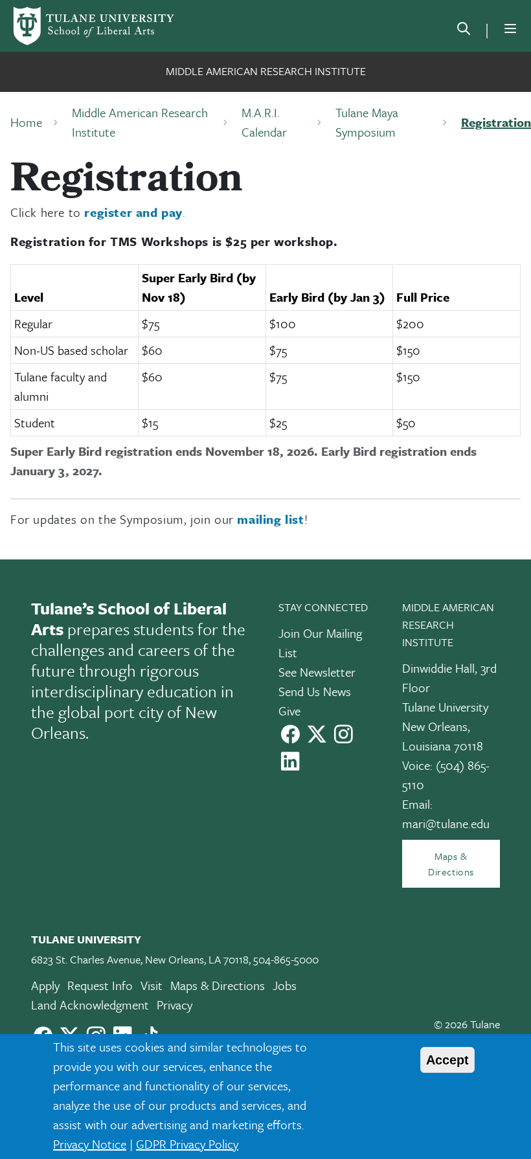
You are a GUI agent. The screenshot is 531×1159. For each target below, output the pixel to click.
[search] (463, 31)
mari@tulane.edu (446, 823)
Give (289, 710)
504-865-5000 (286, 959)
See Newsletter (317, 672)
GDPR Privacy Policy (187, 1144)
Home (26, 122)
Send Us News (314, 691)
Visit (152, 985)
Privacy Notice (89, 1144)
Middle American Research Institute (266, 71)
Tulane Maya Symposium (366, 122)
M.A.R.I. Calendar (264, 122)
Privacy (174, 1004)
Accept (447, 1060)
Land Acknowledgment (90, 1004)
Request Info (100, 985)
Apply (45, 985)
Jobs (285, 985)
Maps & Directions (451, 864)
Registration (496, 122)
